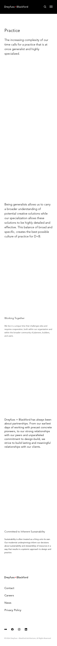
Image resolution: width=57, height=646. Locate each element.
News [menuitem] (7, 603)
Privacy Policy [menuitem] (12, 610)
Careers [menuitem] (9, 595)
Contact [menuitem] (9, 588)
